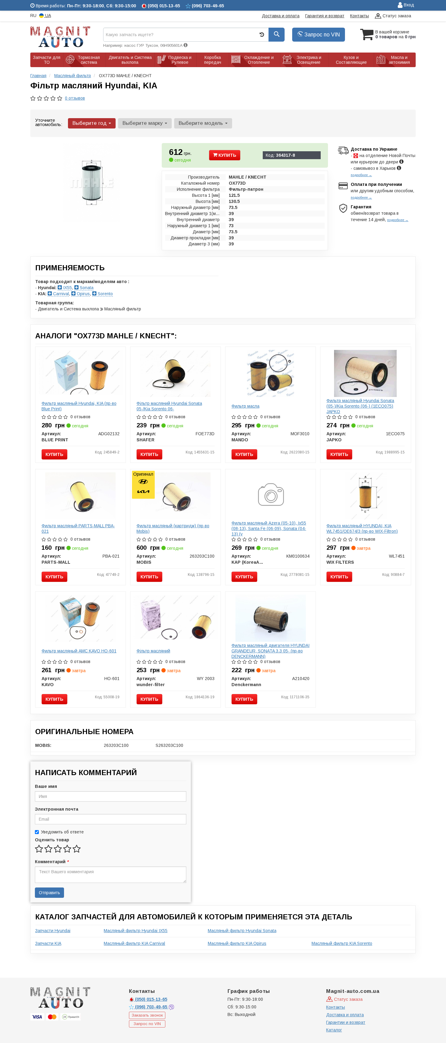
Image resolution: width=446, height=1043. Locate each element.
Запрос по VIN (321, 35)
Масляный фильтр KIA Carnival (134, 943)
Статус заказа (396, 15)
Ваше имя (46, 786)
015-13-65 (151, 999)
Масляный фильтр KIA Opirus (237, 943)
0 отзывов (75, 98)
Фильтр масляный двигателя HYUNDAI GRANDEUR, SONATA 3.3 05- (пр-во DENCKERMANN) (270, 651)
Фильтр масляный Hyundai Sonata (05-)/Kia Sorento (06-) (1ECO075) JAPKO (360, 406)
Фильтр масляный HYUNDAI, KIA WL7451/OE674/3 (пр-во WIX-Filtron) (362, 528)
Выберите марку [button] (143, 123)
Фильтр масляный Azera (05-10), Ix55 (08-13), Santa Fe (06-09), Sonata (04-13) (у (268, 528)
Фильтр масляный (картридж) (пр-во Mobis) (173, 528)
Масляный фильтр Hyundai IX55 (135, 930)
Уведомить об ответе (62, 831)
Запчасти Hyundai (52, 930)
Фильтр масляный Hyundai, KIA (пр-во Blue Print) (79, 406)
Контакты (359, 15)
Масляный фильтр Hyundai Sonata (242, 930)
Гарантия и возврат (324, 15)
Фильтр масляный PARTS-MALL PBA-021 (78, 528)
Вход (408, 4)
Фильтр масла (245, 406)
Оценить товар (52, 839)
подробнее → (361, 175)
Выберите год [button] (90, 123)
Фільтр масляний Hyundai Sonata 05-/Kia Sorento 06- (169, 406)
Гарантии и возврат (345, 1022)
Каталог (334, 1030)
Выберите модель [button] (202, 123)
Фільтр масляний (153, 650)
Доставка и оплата (280, 15)
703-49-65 (151, 1006)
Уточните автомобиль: (48, 122)
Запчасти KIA (48, 943)
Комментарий (51, 861)
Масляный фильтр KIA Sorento (342, 943)
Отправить (49, 892)
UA (47, 15)
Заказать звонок (147, 1015)
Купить (226, 155)
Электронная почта (56, 809)
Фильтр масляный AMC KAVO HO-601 (79, 650)
